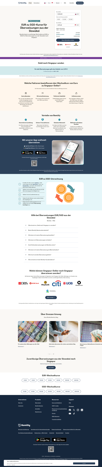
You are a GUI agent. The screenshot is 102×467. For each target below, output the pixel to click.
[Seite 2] (51, 354)
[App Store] (41, 152)
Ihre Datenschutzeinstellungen (25, 432)
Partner (53, 413)
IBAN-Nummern (55, 416)
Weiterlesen (21, 346)
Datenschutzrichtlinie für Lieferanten (71, 429)
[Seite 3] (52, 354)
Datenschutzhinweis (56, 429)
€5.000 (70, 19)
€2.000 (64, 19)
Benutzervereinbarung (23, 429)
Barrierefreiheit (59, 432)
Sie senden (58, 11)
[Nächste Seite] (53, 354)
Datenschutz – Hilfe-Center (41, 432)
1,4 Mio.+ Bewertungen (35, 148)
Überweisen (38, 402)
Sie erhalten (58, 22)
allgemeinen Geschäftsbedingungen (51, 55)
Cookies (67, 432)
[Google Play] (27, 152)
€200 (58, 19)
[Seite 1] (49, 354)
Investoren (20, 405)
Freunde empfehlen (56, 419)
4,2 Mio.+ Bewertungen (35, 146)
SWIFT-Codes (55, 405)
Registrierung (38, 411)
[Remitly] (22, 3)
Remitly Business (39, 405)
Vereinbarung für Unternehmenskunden (40, 429)
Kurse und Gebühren (57, 402)
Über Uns (20, 402)
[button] (45, 3)
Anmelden (37, 408)
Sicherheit (51, 432)
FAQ (70, 402)
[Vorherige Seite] (48, 354)
